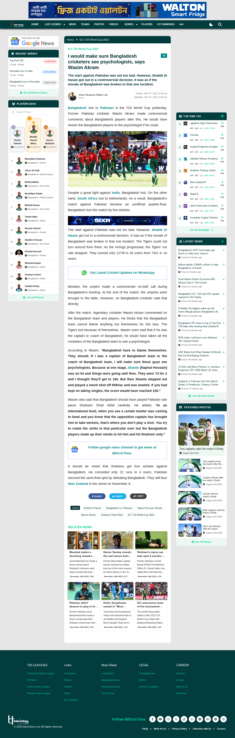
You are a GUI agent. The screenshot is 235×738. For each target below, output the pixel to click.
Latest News (108, 673)
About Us (180, 673)
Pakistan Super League (38, 693)
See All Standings (199, 230)
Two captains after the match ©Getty (201, 448)
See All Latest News (204, 396)
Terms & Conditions (148, 686)
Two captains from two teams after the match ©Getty (212, 463)
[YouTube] (160, 719)
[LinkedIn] (208, 719)
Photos (99, 24)
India (116, 193)
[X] (176, 719)
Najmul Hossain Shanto (149, 508)
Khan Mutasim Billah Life (93, 94)
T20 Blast (31, 680)
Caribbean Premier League (40, 673)
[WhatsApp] (192, 719)
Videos (113, 24)
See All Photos (203, 542)
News (72, 24)
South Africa (87, 198)
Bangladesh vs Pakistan (119, 508)
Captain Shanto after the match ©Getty (213, 479)
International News (111, 686)
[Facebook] (152, 719)
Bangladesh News (111, 680)
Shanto (133, 367)
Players (147, 24)
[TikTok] (184, 719)
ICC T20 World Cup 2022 (94, 39)
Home (35, 24)
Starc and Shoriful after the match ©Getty (212, 527)
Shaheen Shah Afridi (112, 514)
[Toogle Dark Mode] (211, 24)
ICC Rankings (166, 24)
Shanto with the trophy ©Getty (210, 495)
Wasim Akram (88, 514)
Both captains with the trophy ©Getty (214, 511)
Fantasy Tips (108, 693)
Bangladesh (77, 108)
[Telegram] (215, 719)
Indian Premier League (38, 686)
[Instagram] (168, 719)
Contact (180, 680)
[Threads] (223, 719)
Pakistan (107, 108)
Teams (85, 24)
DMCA (142, 680)
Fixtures (68, 686)
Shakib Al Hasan (92, 508)
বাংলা (181, 24)
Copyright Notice (147, 673)
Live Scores (70, 673)
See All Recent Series (35, 92)
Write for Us (182, 686)
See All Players (35, 297)
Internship (181, 693)
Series (67, 693)
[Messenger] (200, 719)
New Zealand (78, 484)
